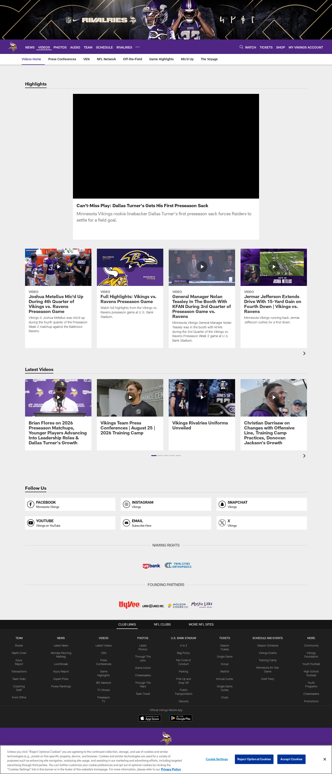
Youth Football (311, 663)
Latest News (61, 645)
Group (225, 663)
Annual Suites (224, 678)
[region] (166, 759)
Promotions (311, 701)
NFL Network (103, 682)
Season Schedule (267, 645)
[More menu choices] (137, 47)
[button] (151, 146)
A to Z (183, 645)
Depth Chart (19, 652)
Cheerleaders (143, 675)
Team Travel (143, 693)
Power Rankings (61, 686)
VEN (103, 652)
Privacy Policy (171, 769)
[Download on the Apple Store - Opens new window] (149, 719)
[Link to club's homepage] (12, 46)
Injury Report (61, 671)
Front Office (19, 697)
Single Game (224, 656)
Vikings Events (268, 652)
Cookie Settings (217, 759)
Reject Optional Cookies (254, 759)
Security (184, 701)
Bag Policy (183, 652)
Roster (19, 645)
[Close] (325, 759)
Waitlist (224, 671)
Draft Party (267, 678)
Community (311, 645)
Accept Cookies (291, 759)
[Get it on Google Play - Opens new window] (180, 720)
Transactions (19, 671)
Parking (183, 671)
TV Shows (103, 689)
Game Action (143, 667)
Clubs (224, 697)
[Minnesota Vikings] (166, 739)
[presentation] (305, 354)
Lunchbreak (61, 663)
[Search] (241, 47)
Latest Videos (104, 645)
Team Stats (19, 678)
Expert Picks (61, 678)
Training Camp (268, 660)
